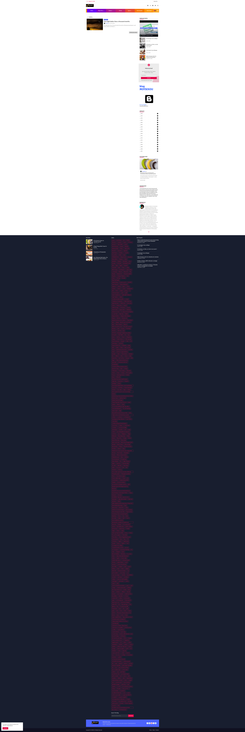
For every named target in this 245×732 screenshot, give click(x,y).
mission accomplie (120, 648)
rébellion (119, 678)
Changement (128, 337)
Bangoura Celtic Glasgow (125, 316)
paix (113, 663)
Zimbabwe (121, 252)
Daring (113, 349)
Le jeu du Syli (114, 425)
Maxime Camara (120, 444)
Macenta (120, 271)
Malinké (113, 438)
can (127, 572)
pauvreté (130, 663)
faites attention (128, 600)
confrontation (121, 581)
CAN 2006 (119, 263)
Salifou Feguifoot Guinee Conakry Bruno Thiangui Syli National (122, 503)
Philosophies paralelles (125, 473)
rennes (124, 676)
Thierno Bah (124, 534)
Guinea (119, 383)
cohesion (119, 288)
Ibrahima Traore (115, 398)
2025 (149, 115)
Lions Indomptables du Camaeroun (123, 431)
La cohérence (119, 417)
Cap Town (118, 337)
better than (114, 570)
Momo (124, 448)
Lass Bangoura (122, 269)
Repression (114, 488)
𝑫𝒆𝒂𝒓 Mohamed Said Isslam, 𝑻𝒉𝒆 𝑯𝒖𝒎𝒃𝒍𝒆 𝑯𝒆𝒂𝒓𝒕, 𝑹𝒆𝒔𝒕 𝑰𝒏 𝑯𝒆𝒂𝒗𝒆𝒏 (101, 258)
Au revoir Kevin (115, 313)
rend (121, 676)
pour (116, 667)
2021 (149, 124)
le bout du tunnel (128, 627)
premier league (125, 669)
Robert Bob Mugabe (115, 280)
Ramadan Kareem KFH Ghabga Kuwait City (120, 486)
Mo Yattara (114, 448)
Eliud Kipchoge (115, 364)
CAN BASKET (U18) (126, 263)
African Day (129, 303)
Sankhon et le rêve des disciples (118, 509)
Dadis (129, 345)
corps (131, 585)
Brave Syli (114, 250)
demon (113, 591)
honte (121, 610)
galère (127, 608)
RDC (129, 484)
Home (91, 10)
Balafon (126, 313)
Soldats (119, 518)
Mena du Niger (127, 444)
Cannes (113, 337)
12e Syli (126, 299)
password (120, 663)
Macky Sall (126, 271)
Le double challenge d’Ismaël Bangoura (119, 423)
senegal (130, 680)
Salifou (119, 501)
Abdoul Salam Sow (127, 301)
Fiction (120, 10)
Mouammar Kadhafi (127, 273)
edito (113, 290)
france (120, 608)
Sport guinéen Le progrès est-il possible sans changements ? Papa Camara (120, 522)
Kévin (130, 412)
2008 (149, 148)
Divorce (126, 356)
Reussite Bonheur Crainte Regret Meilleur (120, 492)
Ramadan (123, 278)
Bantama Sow (124, 318)
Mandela (113, 273)
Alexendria (130, 257)
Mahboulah (114, 436)
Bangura (113, 318)
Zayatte (118, 558)
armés (125, 566)
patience (125, 663)
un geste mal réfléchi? (126, 695)
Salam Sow (130, 499)
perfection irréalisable (116, 665)
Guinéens (114, 389)
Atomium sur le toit (115, 311)
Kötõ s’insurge (114, 269)
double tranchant (128, 593)
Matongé (113, 444)
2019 (149, 129)
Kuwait (124, 242)
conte (117, 583)
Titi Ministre (114, 541)
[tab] (92, 10)
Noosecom (118, 463)
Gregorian (126, 381)
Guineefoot (120, 387)
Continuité (121, 343)
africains (113, 562)
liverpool (129, 638)
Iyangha (113, 404)
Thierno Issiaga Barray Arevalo (124, 537)
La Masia (113, 417)
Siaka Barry (114, 516)
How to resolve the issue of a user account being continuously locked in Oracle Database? (121, 392)
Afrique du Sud (123, 257)
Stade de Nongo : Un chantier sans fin (119, 282)
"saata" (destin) (115, 297)
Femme (118, 372)
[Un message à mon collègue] (142, 40)
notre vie (127, 652)
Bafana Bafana (115, 259)
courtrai (123, 288)
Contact (157, 730)
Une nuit (126, 547)
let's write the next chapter (117, 638)
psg (118, 671)
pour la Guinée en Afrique (123, 667)
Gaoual (113, 377)
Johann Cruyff (114, 410)
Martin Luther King (115, 442)
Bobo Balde (125, 261)
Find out (113, 374)
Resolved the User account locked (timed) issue (121, 490)
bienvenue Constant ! (122, 570)
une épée (128, 699)
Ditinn (122, 356)
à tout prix (114, 705)
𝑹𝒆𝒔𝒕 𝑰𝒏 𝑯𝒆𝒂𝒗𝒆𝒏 (115, 709)
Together (120, 541)
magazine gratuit (115, 642)
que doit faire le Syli (116, 673)
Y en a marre (129, 553)
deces (129, 589)
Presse (124, 478)
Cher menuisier (128, 339)
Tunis (128, 543)
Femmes (122, 372)
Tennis (126, 532)
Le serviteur (114, 427)
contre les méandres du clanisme (118, 585)
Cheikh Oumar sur (120, 339)
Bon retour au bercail (128, 326)
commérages (114, 581)
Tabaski (113, 530)
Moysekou (147, 205)
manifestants (114, 644)
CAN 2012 (114, 242)
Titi (127, 539)
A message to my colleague (151, 50)
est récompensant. (119, 600)
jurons (122, 614)
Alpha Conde (127, 248)
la (129, 290)
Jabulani (118, 404)
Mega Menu (100, 10)
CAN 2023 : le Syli (121, 330)
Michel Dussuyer (115, 246)
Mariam (129, 438)
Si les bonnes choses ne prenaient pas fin (148, 173)
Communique (114, 343)
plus (113, 667)
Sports (129, 10)
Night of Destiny (126, 461)
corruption (126, 252)
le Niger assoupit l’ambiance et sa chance (120, 621)
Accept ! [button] (5, 728)
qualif (126, 292)
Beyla (113, 324)
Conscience (119, 250)
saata (124, 678)
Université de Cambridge (124, 549)
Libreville (120, 429)
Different (117, 356)
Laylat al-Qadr (129, 269)
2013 (149, 137)
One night (114, 465)
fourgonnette (114, 608)
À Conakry (122, 703)
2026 (149, 113)
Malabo (128, 436)
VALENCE (130, 282)
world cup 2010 (115, 703)
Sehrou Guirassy (129, 509)
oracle (122, 292)
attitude (119, 286)
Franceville (114, 267)
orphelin (119, 657)
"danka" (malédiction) (116, 294)
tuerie (124, 692)
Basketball (114, 261)
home (117, 610)
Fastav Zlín (129, 370)
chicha (128, 286)
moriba (127, 648)
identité (113, 612)
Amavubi (125, 305)
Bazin (113, 322)
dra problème (114, 596)
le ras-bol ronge (115, 633)
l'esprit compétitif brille (116, 617)
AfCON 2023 (122, 303)
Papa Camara (125, 465)
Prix (127, 478)
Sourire (127, 518)
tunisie (128, 692)
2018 (149, 131)
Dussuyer (127, 358)
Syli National (118, 240)
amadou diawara (120, 562)
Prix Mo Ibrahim (115, 480)
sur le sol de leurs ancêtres (127, 686)
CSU (125, 334)
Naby (122, 457)
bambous (113, 568)
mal (121, 642)
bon (128, 570)
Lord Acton (114, 433)
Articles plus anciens (133, 32)
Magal (129, 433)
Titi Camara (130, 242)
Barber (126, 259)
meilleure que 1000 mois (122, 646)
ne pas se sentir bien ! (116, 652)
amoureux (114, 564)
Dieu (113, 356)
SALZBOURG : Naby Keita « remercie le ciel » (120, 497)
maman (129, 642)
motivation (114, 650)
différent (123, 591)
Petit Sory (120, 469)
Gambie (127, 374)
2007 (149, 151)
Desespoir (114, 353)
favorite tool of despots (125, 602)
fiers (130, 604)
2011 (149, 142)
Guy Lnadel (119, 389)
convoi (127, 585)
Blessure (125, 324)
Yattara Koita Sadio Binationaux (122, 556)
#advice (121, 297)
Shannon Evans (129, 511)
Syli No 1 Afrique (128, 526)
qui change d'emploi (125, 673)
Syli (124, 240)
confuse (127, 581)
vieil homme (114, 701)
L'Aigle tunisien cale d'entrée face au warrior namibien (120, 415)
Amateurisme (119, 305)
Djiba (113, 265)
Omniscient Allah (125, 463)
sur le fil (118, 686)
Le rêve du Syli (127, 425)
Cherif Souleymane (115, 341)
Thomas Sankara (115, 539)
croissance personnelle (121, 587)
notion (123, 652)
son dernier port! (119, 682)
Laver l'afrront (129, 419)
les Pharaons (122, 636)
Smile (127, 516)
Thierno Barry (114, 537)
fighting (113, 606)
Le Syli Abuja (114, 421)
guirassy (126, 290)
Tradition (123, 543)
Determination (124, 353)
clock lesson (119, 577)
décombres (121, 596)
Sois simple (114, 518)
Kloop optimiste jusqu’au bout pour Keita (119, 412)
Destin (118, 353)
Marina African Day (115, 440)
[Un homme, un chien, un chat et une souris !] (142, 45)
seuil (113, 682)
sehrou (125, 680)
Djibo (130, 356)
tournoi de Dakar (115, 690)
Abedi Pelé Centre (115, 303)
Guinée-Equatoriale (128, 387)
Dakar (113, 347)
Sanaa (127, 507)
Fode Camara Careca (120, 374)
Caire (129, 334)
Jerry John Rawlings (126, 408)
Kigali (120, 410)
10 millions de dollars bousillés (118, 299)
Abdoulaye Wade (115, 248)
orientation (114, 657)
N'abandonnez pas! (115, 457)
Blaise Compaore (119, 324)
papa (116, 663)
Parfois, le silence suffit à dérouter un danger (147, 261)
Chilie (127, 341)
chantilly (123, 574)
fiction (117, 290)
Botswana (114, 328)
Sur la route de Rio (126, 524)
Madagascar (124, 433)
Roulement (114, 494)
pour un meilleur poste (116, 669)
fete (119, 604)
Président (114, 482)
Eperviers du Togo (115, 368)
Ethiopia (126, 368)
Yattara (113, 556)
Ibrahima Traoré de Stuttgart (117, 400)
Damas (121, 347)
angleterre (114, 286)
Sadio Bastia (114, 499)
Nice (121, 461)
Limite (129, 429)
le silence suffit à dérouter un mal (126, 633)
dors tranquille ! (120, 593)
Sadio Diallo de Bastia (122, 499)
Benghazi (119, 261)
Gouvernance (120, 381)
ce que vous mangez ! (116, 574)
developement (129, 288)
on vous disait (129, 655)
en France (126, 596)
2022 (149, 122)
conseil (113, 583)
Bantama (118, 318)
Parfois (113, 467)
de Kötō (124, 589)
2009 (149, 146)
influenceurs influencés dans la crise (124, 612)
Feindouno (120, 242)
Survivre (113, 526)
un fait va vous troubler (116, 695)
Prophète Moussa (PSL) (124, 480)
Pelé (126, 467)
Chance (123, 337)
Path (123, 467)
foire (117, 606)
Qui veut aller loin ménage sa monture (119, 484)
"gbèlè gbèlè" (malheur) (126, 294)
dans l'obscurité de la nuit (117, 589)
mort (131, 648)
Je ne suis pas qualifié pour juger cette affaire (120, 406)
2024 (149, 118)
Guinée (125, 244)
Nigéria (113, 463)
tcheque (113, 688)
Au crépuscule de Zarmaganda (127, 311)
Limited (113, 431)
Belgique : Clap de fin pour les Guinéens (123, 322)
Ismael (129, 402)
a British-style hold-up (116, 560)
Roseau (130, 492)
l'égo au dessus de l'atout (127, 617)
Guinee (113, 240)
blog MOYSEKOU (146, 88)
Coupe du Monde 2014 (116, 345)
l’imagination (126, 640)
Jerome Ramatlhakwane (116, 408)
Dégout (113, 360)
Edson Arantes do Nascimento (122, 360)
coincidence (126, 577)
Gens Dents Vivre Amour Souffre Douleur (119, 379)
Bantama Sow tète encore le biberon (119, 320)
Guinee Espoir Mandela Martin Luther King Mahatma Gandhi (122, 385)
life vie (125, 638)
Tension (130, 532)
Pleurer (113, 476)
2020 (149, 126)
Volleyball (118, 551)
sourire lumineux (127, 682)
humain (129, 610)
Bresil (118, 328)
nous (113, 655)
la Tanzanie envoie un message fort (118, 619)
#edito (120, 254)
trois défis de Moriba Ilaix (116, 692)
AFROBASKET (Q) (115, 257)
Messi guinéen (114, 446)
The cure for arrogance (116, 534)
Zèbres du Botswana (124, 284)
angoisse (120, 566)
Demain (113, 351)
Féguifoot (125, 250)
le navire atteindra (115, 631)
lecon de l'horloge (115, 636)
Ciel (131, 341)
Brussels (122, 328)
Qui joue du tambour (121, 482)
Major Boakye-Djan (121, 436)
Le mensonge (114, 271)
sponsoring (123, 684)
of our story (118, 655)
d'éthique (129, 587)
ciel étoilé (114, 577)
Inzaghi (127, 267)
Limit (125, 429)
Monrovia (113, 452)
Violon (113, 551)
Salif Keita (114, 501)
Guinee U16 (114, 387)
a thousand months (125, 560)
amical (126, 562)
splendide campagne (116, 684)
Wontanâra (123, 553)
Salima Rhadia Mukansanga (117, 505)
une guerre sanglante (122, 697)
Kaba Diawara (114, 252)
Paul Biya (118, 278)
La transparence (127, 417)
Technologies (139, 10)
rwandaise (114, 678)
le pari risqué (123, 631)
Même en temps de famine (122, 454)
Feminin (113, 372)
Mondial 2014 (119, 273)
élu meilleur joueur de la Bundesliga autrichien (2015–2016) (121, 708)
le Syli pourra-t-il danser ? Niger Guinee (119, 625)
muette (119, 650)
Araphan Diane (122, 309)
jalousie (113, 614)
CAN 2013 (114, 244)
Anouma (128, 307)
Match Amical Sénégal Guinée (126, 442)
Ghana (123, 267)
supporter (114, 686)
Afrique (121, 248)
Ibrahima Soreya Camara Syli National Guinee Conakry (122, 396)
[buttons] (148, 6)
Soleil (123, 518)
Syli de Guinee (114, 528)
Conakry (127, 240)
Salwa (125, 505)
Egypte (121, 265)
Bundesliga (128, 328)
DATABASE (124, 345)
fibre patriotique (125, 604)
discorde (128, 591)
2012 (149, 140)
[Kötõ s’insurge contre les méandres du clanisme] (142, 57)
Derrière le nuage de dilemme (122, 351)
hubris (125, 610)
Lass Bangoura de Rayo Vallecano (118, 419)
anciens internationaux (121, 564)
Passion (113, 278)
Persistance (114, 469)
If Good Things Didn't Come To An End (100, 247)
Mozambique (126, 452)
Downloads (149, 10)
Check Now (9, 725)
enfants (120, 598)
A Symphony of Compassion (100, 252)
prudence (114, 671)
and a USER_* (114, 566)
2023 (149, 120)
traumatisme (122, 690)
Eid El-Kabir (114, 362)
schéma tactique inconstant (117, 680)
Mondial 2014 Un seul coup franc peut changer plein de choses (122, 451)
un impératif (114, 697)
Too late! (113, 543)
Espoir (121, 368)
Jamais (123, 404)
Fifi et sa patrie (129, 372)
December (130, 349)
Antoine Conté (114, 309)
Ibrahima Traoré (123, 398)
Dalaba (117, 347)
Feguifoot (126, 265)
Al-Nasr (113, 305)
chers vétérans (129, 574)
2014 (149, 135)
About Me (155, 1)
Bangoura (121, 259)
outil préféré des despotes (117, 661)
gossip (113, 610)
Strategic (119, 524)
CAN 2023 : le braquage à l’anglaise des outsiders (121, 332)
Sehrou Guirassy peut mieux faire (118, 511)
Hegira (124, 389)
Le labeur (120, 425)
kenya (126, 614)
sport (128, 684)
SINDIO (92, 730)
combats (113, 579)
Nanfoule (126, 457)
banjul (118, 568)
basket (123, 286)
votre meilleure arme (122, 701)
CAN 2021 (114, 330)
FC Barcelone (114, 370)
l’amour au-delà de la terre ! (117, 640)
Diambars (130, 353)
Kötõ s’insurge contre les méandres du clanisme (151, 57)
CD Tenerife (114, 334)
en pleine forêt (115, 598)
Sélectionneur (122, 528)
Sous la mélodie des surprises (117, 520)
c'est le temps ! (122, 572)
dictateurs (118, 591)
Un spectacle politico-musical (117, 547)
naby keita (124, 650)
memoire (130, 646)
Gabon (119, 267)
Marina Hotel (123, 440)
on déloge (123, 655)
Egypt (117, 265)
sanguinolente (129, 678)
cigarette (113, 288)
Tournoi (118, 543)
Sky (123, 516)
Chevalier (123, 341)
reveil (129, 676)
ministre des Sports (115, 292)
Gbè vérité (118, 377)
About (153, 730)
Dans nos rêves (127, 347)
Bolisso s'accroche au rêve (117, 326)
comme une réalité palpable (122, 579)
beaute (122, 568)
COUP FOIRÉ (120, 334)
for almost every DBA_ (124, 606)
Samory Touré (114, 507)
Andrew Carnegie (115, 307)
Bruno (130, 261)
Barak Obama (129, 320)
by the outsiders (115, 572)
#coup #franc (114, 254)
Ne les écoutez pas (115, 459)
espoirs (113, 600)
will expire (130, 701)
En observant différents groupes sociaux (119, 366)
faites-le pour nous (115, 602)
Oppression (119, 465)
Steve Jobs (114, 524)
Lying (119, 433)
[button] (155, 10)
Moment (119, 448)
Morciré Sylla (119, 452)
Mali (130, 271)
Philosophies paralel (116, 473)
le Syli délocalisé (115, 623)
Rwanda (121, 246)
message (113, 648)
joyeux (118, 614)
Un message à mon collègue (152, 38)
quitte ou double (115, 676)
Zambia (113, 558)
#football (126, 246)
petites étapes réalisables (127, 665)
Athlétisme (129, 309)
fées (124, 608)
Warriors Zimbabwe (115, 553)
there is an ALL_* (125, 688)
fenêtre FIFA (114, 604)
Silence (119, 516)
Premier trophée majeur (116, 478)
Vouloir (123, 551)
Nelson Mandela (115, 461)
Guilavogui (114, 383)
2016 (149, 133)
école (119, 705)
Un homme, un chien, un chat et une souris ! (152, 45)
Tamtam (118, 530)
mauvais (131, 644)
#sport (124, 254)
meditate (113, 646)
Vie (131, 549)
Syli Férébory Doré (120, 526)
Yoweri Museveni (115, 284)
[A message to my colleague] (142, 51)
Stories (110, 10)
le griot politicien (121, 629)
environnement (127, 598)
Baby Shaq (121, 313)
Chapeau (113, 339)
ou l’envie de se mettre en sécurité (118, 659)
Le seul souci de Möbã (122, 427)
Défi (132, 358)
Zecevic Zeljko (124, 558)
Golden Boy (114, 381)
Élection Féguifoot (128, 703)
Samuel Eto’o (121, 507)
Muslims (113, 454)
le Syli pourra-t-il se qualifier (117, 627)
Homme (129, 389)
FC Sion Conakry (122, 370)
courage (113, 587)
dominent (114, 593)
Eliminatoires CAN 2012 (122, 362)
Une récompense (115, 549)
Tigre (121, 539)
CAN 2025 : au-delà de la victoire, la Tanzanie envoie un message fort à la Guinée (147, 265)
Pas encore (118, 467)
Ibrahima (113, 393)
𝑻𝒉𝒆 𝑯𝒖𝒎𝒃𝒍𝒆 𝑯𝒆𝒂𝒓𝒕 (122, 709)
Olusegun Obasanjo (121, 276)
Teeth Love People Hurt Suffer (117, 532)
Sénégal (127, 528)
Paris (127, 276)
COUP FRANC (120, 244)
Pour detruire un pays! (121, 476)
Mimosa (120, 446)
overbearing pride (126, 661)
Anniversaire (122, 307)
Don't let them (121, 358)
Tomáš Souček (126, 541)
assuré (129, 566)
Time (124, 539)
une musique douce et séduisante (118, 699)
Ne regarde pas (123, 459)
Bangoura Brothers (115, 316)
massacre (126, 644)
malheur (124, 642)
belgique (127, 568)
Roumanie (120, 494)
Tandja (122, 530)
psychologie (122, 671)
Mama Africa (119, 438)
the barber (119, 688)
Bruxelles (113, 263)
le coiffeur (114, 629)
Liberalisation (114, 429)
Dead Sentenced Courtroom (121, 349)
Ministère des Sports (128, 446)
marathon (120, 644)
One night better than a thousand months (117, 21)
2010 (149, 144)
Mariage (124, 438)
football (121, 290)
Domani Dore (114, 358)
